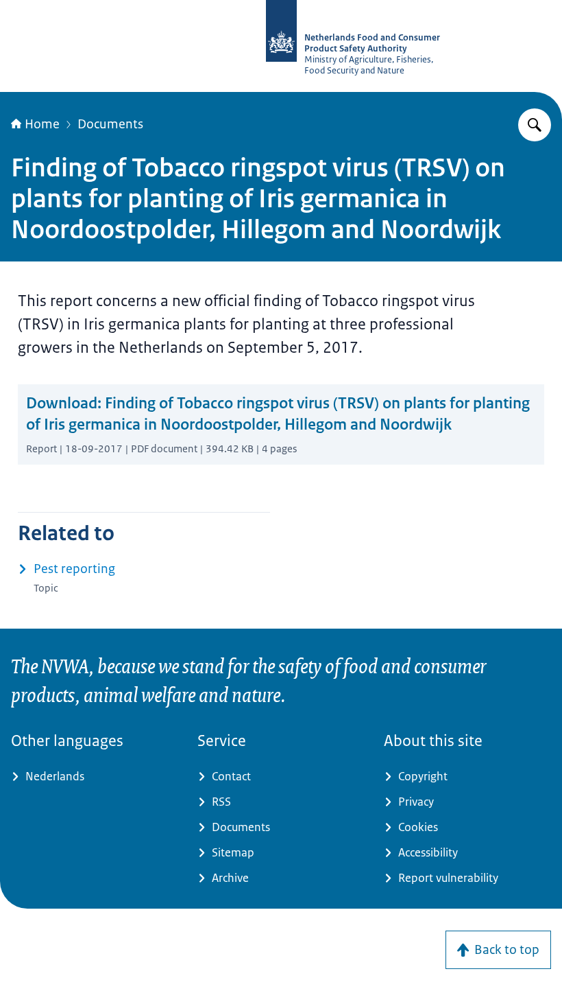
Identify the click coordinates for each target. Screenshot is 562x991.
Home (42, 124)
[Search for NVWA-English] (534, 124)
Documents (110, 124)
